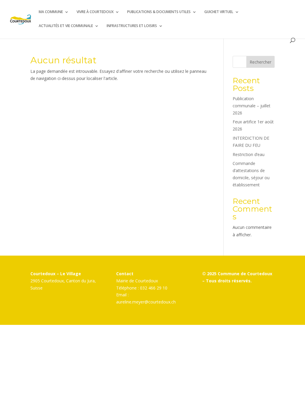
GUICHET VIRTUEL (218, 12)
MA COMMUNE (51, 12)
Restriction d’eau (248, 154)
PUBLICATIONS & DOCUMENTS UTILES (159, 12)
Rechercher (260, 62)
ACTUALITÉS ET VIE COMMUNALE (66, 26)
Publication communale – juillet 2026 (251, 106)
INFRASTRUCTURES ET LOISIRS (132, 26)
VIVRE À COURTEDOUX (95, 12)
